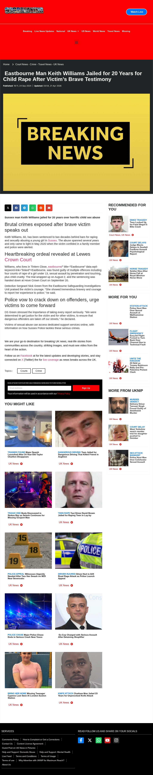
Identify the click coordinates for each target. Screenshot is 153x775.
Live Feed (7, 756)
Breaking (27, 31)
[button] (76, 42)
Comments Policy (10, 739)
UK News (71, 31)
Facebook (26, 355)
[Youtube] (107, 740)
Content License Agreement (30, 743)
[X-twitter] (90, 740)
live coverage (50, 359)
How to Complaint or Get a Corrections (41, 739)
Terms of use (8, 760)
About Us (6, 764)
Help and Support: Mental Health (54, 752)
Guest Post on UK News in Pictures (18, 748)
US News (86, 31)
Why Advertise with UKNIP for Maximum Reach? (41, 760)
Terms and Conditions (26, 756)
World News (99, 31)
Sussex (52, 240)
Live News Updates (44, 31)
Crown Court (18, 259)
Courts (23, 371)
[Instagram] (116, 740)
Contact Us (7, 743)
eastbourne (55, 266)
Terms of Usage (48, 756)
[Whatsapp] (98, 740)
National (60, 31)
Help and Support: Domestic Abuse (18, 752)
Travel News (113, 31)
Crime (39, 371)
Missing (126, 31)
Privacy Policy (63, 393)
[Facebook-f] (81, 740)
